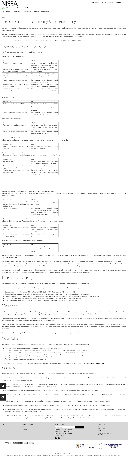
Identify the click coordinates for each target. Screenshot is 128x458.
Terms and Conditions (62, 431)
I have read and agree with (65, 430)
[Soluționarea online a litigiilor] (113, 446)
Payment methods (27, 424)
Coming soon (46, 12)
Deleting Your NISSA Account (104, 433)
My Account (102, 424)
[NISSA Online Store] (10, 4)
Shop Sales (27, 12)
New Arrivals (7, 12)
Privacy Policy (59, 435)
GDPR (100, 430)
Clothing (16, 12)
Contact (5, 424)
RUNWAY (36, 12)
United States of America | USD (17, 8)
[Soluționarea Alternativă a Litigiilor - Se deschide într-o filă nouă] (88, 446)
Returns (24, 429)
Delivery (24, 426)
